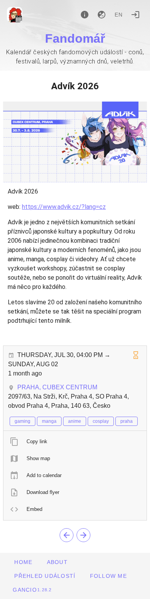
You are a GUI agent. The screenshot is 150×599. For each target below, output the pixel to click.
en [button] (119, 15)
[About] (84, 14)
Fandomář (75, 38)
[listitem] (75, 441)
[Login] (135, 14)
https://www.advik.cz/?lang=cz (64, 206)
